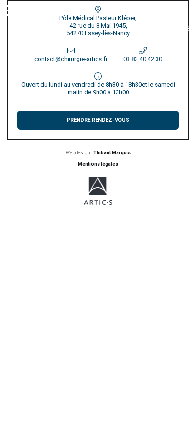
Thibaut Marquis (112, 152)
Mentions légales (98, 164)
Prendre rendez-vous (98, 120)
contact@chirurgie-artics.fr (71, 58)
